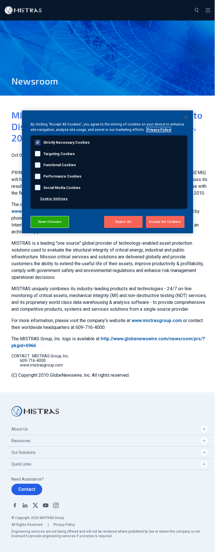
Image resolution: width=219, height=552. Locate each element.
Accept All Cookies (165, 222)
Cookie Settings (54, 199)
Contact (26, 489)
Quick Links (21, 464)
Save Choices (50, 222)
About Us (19, 429)
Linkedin (25, 505)
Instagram (55, 505)
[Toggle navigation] (208, 10)
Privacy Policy (64, 525)
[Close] (186, 117)
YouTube (45, 505)
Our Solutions (23, 452)
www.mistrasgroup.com (156, 320)
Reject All (123, 222)
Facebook (14, 505)
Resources (21, 440)
